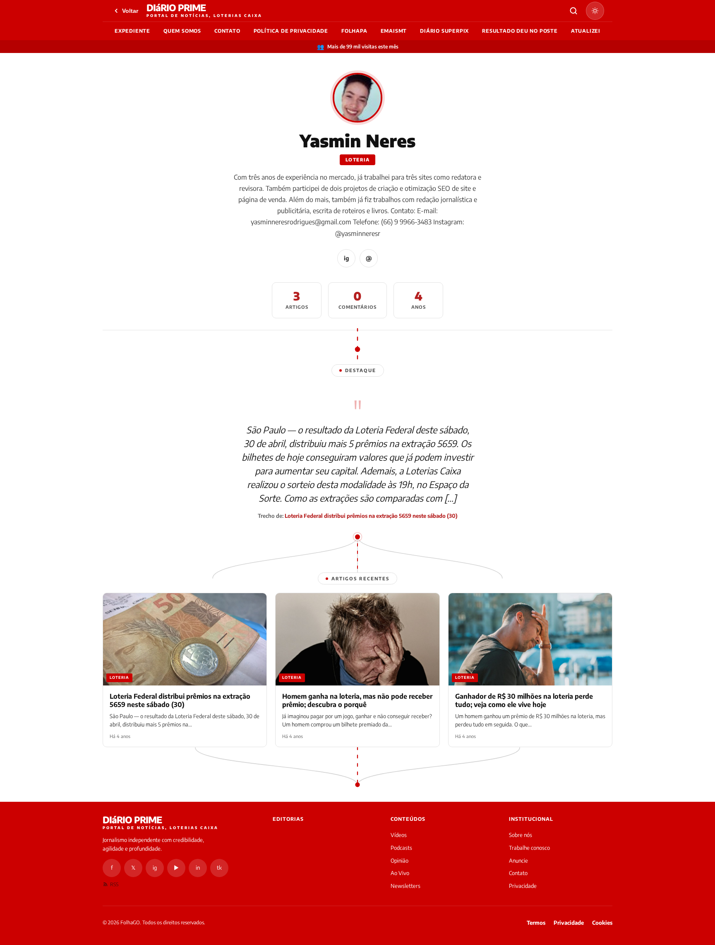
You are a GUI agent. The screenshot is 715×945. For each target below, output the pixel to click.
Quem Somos (182, 31)
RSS (114, 884)
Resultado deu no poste (520, 31)
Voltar (130, 10)
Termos (536, 922)
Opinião (399, 860)
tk (219, 867)
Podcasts (401, 847)
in (198, 867)
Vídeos (399, 835)
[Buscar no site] (573, 11)
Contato (227, 31)
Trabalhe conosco (529, 847)
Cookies (602, 922)
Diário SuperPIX (444, 31)
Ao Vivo (400, 873)
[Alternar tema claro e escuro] (595, 11)
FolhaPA (354, 31)
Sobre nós (520, 835)
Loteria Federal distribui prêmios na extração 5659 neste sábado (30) (371, 515)
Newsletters (405, 885)
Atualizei (585, 31)
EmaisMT (394, 31)
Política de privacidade (291, 31)
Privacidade (523, 885)
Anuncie (518, 860)
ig (346, 258)
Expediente (132, 31)
